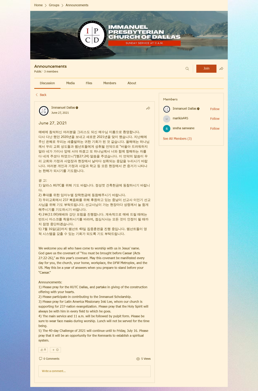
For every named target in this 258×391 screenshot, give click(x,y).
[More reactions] (55, 349)
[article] (94, 242)
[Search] (187, 69)
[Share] (148, 108)
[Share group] (221, 68)
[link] (47, 83)
